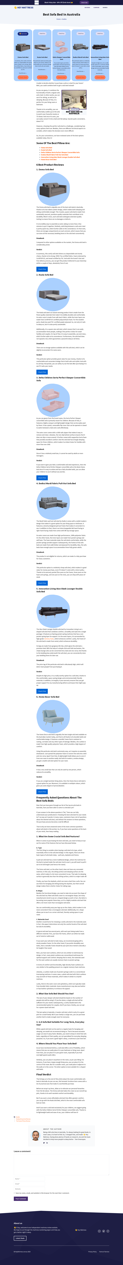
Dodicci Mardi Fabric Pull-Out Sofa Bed (54, 155)
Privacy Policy (92, 1252)
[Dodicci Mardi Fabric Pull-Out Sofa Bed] (53, 503)
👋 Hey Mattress (23, 7)
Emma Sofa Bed (46, 148)
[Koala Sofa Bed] (53, 294)
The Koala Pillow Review (23, 1121)
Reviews (87, 7)
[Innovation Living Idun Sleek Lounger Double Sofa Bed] (53, 611)
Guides (105, 7)
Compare (96, 7)
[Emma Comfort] (61, 2)
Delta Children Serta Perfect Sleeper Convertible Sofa (60, 152)
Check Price (42, 269)
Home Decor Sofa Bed (48, 160)
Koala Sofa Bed (46, 150)
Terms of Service (104, 1252)
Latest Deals (20, 1238)
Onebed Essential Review (23, 1119)
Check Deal (23, 77)
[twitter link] (103, 1231)
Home (58, 19)
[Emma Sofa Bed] (53, 189)
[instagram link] (99, 1231)
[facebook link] (108, 1231)
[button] (23, 34)
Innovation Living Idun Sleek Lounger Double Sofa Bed (60, 157)
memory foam (49, 639)
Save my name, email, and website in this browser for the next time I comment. (42, 1193)
